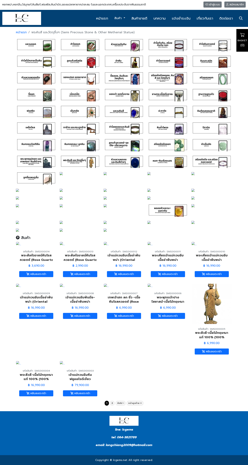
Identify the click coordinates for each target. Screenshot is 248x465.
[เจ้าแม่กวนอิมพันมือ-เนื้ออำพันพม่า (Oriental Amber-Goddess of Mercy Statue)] (62, 286)
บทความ (159, 18)
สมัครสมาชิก (236, 5)
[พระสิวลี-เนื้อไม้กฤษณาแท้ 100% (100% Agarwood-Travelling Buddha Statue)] (212, 303)
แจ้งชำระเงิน (181, 18)
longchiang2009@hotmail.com (129, 445)
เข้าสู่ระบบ (214, 5)
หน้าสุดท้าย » (135, 403)
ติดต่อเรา (226, 18)
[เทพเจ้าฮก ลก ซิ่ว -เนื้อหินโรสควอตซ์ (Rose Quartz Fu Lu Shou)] (106, 286)
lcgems (127, 429)
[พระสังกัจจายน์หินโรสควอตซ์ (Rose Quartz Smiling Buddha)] (18, 244)
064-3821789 (127, 437)
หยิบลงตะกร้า (37, 274)
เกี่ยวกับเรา (205, 18)
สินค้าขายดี (139, 18)
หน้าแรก (102, 18)
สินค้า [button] (118, 18)
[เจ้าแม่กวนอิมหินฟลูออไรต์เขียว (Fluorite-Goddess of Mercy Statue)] (62, 363)
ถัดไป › (120, 403)
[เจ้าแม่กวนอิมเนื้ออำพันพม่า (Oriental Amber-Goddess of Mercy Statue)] (106, 244)
